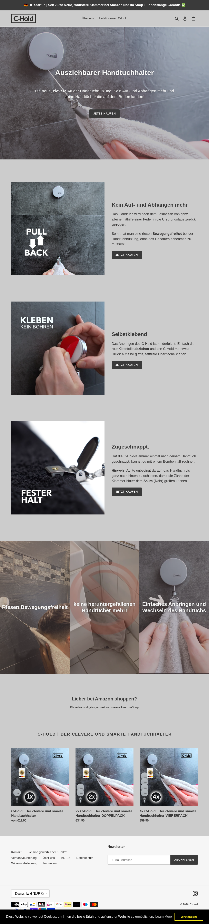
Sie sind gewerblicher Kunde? (47, 852)
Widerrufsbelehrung (24, 863)
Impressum (51, 863)
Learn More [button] (163, 916)
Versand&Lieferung (24, 857)
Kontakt (16, 852)
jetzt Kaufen (127, 254)
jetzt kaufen (104, 113)
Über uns (49, 857)
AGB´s (65, 857)
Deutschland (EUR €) (29, 893)
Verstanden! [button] (188, 916)
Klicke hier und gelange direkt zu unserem (104, 707)
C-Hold (194, 904)
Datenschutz (84, 857)
